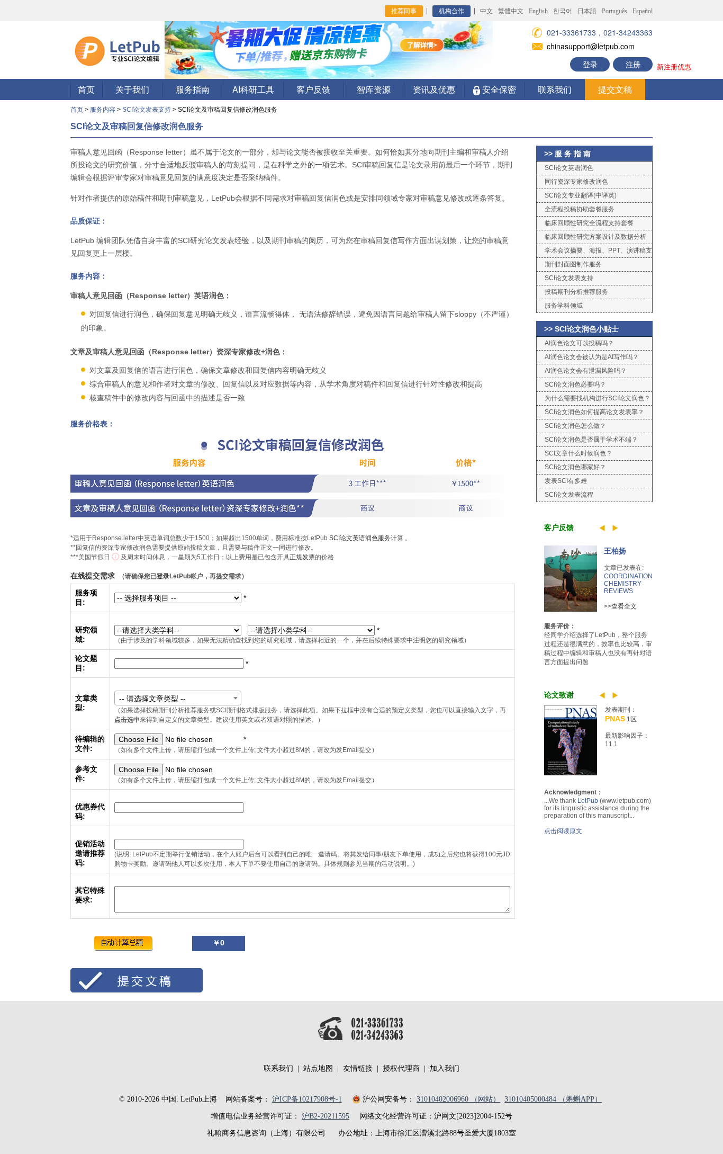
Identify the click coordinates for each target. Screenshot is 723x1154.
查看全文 (624, 606)
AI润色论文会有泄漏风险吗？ (586, 370)
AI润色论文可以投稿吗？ (579, 343)
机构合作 (451, 11)
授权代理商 (401, 1068)
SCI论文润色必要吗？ (575, 384)
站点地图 (318, 1068)
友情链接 (358, 1068)
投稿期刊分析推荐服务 (576, 292)
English (538, 11)
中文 (486, 11)
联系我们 (555, 89)
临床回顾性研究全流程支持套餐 (589, 223)
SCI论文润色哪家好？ (575, 467)
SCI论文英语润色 (569, 168)
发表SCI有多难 (566, 481)
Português (614, 11)
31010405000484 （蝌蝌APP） (553, 1099)
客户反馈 (313, 89)
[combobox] (177, 698)
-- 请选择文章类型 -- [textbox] (152, 698)
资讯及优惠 (434, 89)
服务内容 (102, 109)
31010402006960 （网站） (458, 1099)
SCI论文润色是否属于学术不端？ (591, 439)
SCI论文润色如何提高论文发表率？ (594, 412)
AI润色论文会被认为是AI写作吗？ (592, 357)
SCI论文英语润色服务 (360, 538)
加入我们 (444, 1068)
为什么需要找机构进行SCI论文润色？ (597, 398)
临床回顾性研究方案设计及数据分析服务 (591, 238)
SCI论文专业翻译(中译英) (581, 195)
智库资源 (374, 89)
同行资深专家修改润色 (576, 181)
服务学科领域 (564, 305)
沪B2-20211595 (325, 1116)
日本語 (587, 11)
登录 (590, 64)
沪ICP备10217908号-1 (307, 1099)
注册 (633, 64)
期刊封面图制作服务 (573, 264)
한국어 (562, 11)
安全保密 (498, 89)
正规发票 (302, 557)
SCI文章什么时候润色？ (578, 453)
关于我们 (132, 89)
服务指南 (193, 89)
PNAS (615, 718)
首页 (86, 89)
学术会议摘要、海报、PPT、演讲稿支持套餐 (594, 252)
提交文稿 (615, 89)
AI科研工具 (253, 89)
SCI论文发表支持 (146, 109)
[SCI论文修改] (117, 49)
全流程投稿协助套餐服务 (579, 209)
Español (642, 11)
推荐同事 (404, 11)
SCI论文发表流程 (569, 494)
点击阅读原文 (563, 831)
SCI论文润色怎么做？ (575, 426)
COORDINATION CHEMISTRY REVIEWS (628, 583)
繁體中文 (510, 11)
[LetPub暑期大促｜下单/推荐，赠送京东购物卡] (329, 48)
